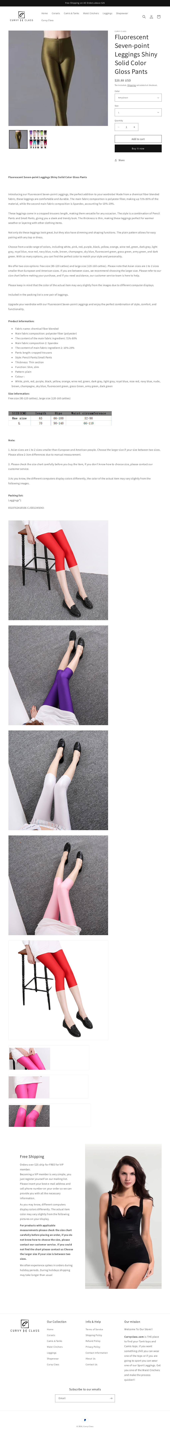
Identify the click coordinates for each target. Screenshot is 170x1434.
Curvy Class (53, 1364)
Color (117, 91)
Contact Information (97, 1352)
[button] (144, 16)
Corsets (51, 1335)
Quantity (119, 120)
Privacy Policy (93, 1346)
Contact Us (91, 1364)
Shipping (131, 85)
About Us (91, 1358)
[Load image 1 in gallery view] (18, 139)
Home (50, 1329)
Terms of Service (94, 1329)
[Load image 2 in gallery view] (38, 139)
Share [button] (122, 160)
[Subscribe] (111, 1398)
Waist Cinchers (55, 1346)
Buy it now (138, 148)
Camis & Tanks (54, 1340)
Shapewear (53, 1358)
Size (117, 105)
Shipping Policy (94, 1335)
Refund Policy (93, 1340)
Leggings (51, 1352)
